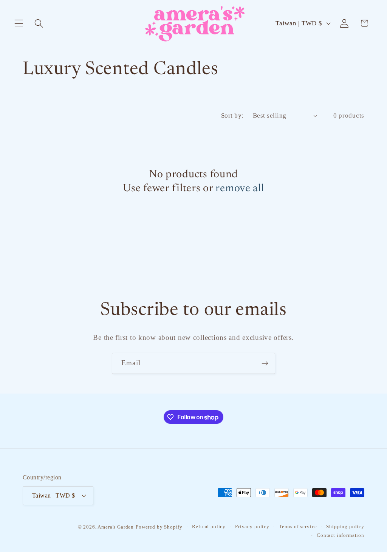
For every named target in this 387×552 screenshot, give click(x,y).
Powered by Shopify (159, 527)
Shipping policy (345, 526)
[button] (19, 23)
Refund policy (209, 526)
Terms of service (298, 526)
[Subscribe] (265, 363)
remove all (239, 188)
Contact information (340, 535)
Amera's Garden (116, 527)
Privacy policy (252, 526)
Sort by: (232, 115)
